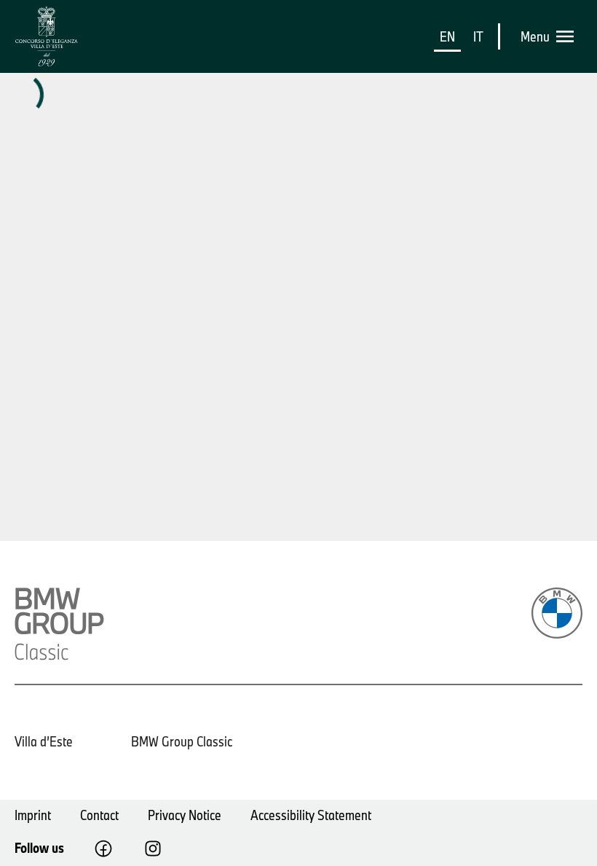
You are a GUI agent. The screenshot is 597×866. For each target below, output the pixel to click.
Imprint (33, 815)
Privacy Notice (184, 815)
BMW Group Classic (181, 741)
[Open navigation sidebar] (569, 36)
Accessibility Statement (310, 815)
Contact (99, 815)
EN (447, 36)
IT (478, 36)
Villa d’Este (44, 741)
